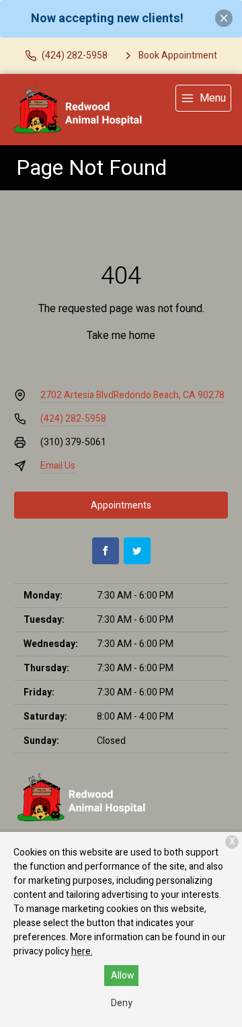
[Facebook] (105, 550)
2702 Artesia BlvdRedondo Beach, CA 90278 (132, 395)
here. (82, 951)
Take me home (121, 336)
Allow (122, 975)
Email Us (57, 466)
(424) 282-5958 (73, 419)
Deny (121, 1003)
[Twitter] (137, 550)
